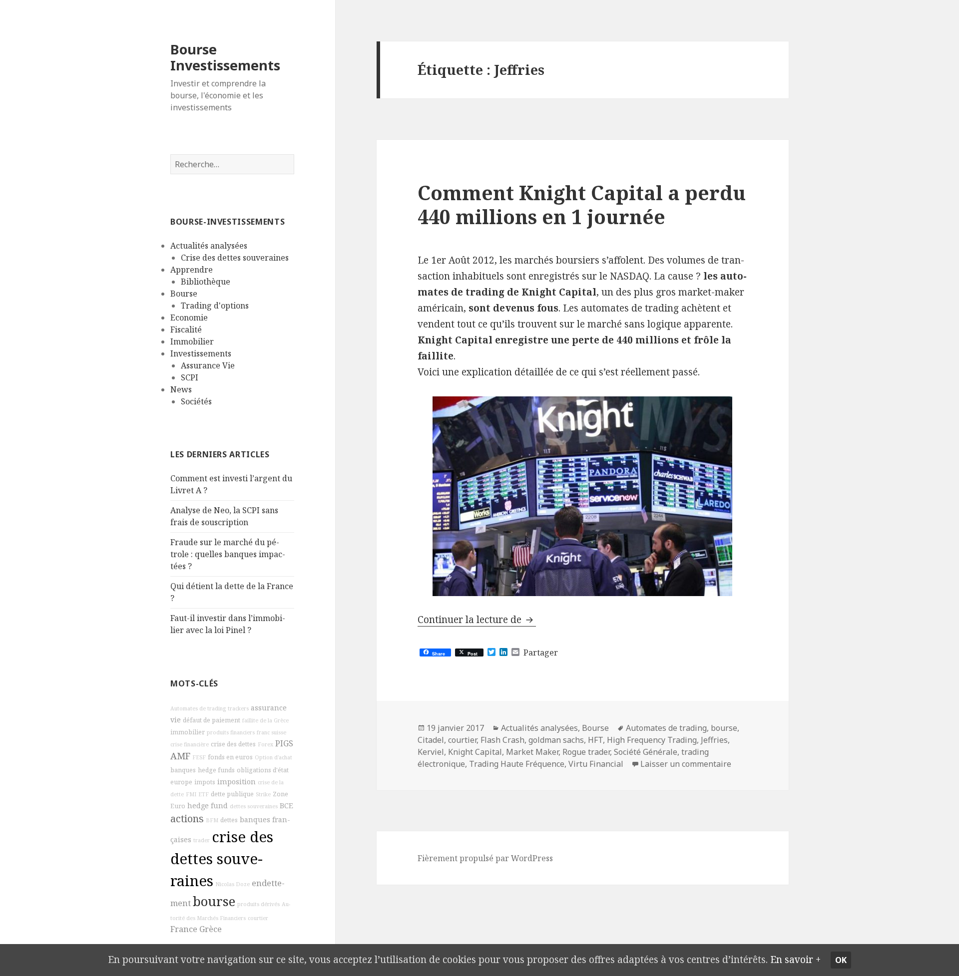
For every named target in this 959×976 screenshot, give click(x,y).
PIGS (284, 743)
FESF (199, 757)
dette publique (232, 794)
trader (201, 840)
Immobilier (192, 341)
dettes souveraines (254, 806)
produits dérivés (258, 904)
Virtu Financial (595, 763)
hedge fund (207, 805)
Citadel (431, 739)
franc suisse (271, 732)
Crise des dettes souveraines (235, 257)
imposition (236, 781)
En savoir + (795, 959)
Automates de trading (198, 708)
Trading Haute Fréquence (516, 763)
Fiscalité (186, 329)
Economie (189, 317)
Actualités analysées (208, 245)
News (181, 389)
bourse (214, 901)
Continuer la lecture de (477, 619)
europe (181, 782)
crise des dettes (233, 744)
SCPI (189, 377)
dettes (229, 820)
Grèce (210, 929)
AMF (180, 756)
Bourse (183, 293)
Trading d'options (215, 305)
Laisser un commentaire (685, 763)
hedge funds (216, 770)
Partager (540, 652)
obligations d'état (263, 770)
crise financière (189, 744)
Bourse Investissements (225, 57)
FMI (191, 794)
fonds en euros (230, 757)
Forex (265, 744)
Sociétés (196, 401)
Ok (841, 960)
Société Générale (645, 751)
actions (187, 818)
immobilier (187, 732)
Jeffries (714, 739)
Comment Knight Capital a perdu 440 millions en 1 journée (582, 204)
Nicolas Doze (232, 884)
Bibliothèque (205, 281)
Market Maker (532, 751)
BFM (212, 820)
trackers (238, 708)
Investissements (200, 353)
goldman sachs (556, 739)
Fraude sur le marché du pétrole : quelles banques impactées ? (227, 554)
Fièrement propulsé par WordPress (485, 858)
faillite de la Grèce (265, 720)
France (183, 929)
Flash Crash (502, 739)
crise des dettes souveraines (221, 859)
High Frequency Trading (652, 739)
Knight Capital (475, 751)
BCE (286, 805)
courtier (258, 918)
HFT (595, 739)
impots (204, 782)
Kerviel (431, 751)
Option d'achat (273, 757)
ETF (203, 794)
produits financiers (231, 732)
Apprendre (191, 269)
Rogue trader (586, 751)
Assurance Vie (208, 365)
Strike (263, 794)
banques (183, 770)
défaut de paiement (211, 720)
